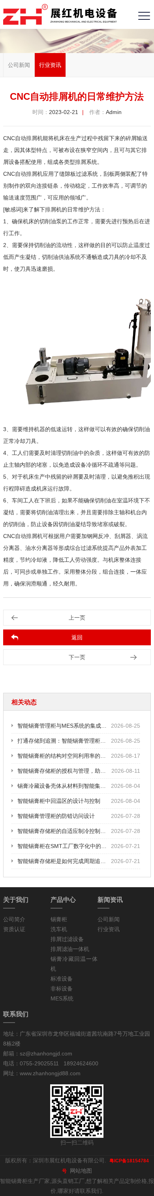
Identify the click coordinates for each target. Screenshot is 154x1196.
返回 (77, 637)
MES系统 (62, 998)
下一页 (77, 657)
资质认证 (14, 929)
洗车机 (59, 929)
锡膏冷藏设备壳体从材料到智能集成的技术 (69, 786)
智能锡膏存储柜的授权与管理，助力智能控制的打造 (81, 771)
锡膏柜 (59, 919)
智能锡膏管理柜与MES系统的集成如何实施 (70, 726)
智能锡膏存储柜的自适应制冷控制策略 (64, 831)
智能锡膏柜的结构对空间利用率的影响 (64, 756)
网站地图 (81, 1170)
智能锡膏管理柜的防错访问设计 (56, 816)
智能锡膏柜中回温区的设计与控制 (58, 801)
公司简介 (14, 919)
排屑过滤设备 (67, 939)
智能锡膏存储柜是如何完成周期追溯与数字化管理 (78, 861)
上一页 (77, 617)
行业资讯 (50, 65)
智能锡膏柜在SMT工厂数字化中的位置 (64, 846)
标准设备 (62, 978)
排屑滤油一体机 (70, 949)
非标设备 (62, 988)
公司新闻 (19, 65)
